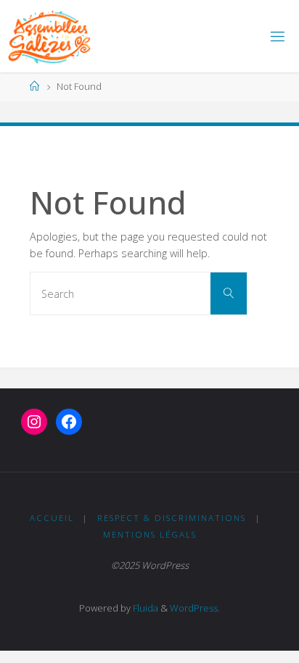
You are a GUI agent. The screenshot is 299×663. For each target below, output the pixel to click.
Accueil (52, 517)
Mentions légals (150, 534)
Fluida (144, 607)
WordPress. (195, 607)
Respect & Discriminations (171, 517)
